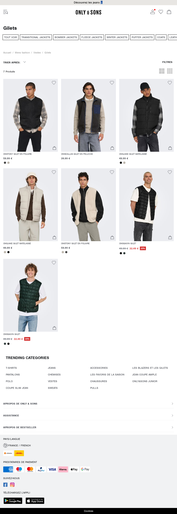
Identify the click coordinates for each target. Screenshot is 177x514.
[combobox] (14, 64)
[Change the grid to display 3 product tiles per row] (170, 71)
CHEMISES (54, 374)
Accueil (7, 52)
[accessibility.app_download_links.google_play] (14, 501)
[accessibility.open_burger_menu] (5, 12)
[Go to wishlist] (161, 13)
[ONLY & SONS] (88, 14)
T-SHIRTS (11, 368)
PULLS (94, 388)
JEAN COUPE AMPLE (144, 374)
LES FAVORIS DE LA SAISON (107, 374)
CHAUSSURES (98, 381)
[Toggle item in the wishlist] (54, 83)
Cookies (88, 511)
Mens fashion (22, 52)
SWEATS (53, 388)
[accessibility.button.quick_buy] (54, 148)
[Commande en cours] (169, 12)
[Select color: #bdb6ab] (8, 163)
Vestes (37, 52)
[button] (30, 115)
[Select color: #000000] (121, 163)
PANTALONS (13, 374)
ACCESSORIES (99, 368)
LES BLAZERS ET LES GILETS (150, 368)
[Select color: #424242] (5, 163)
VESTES (52, 381)
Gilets (47, 52)
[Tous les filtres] (167, 64)
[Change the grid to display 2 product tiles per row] (162, 71)
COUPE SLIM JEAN (17, 388)
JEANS (52, 368)
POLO (9, 381)
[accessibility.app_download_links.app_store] (36, 501)
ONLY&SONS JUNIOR (144, 381)
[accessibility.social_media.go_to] (5, 486)
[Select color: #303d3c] (124, 253)
